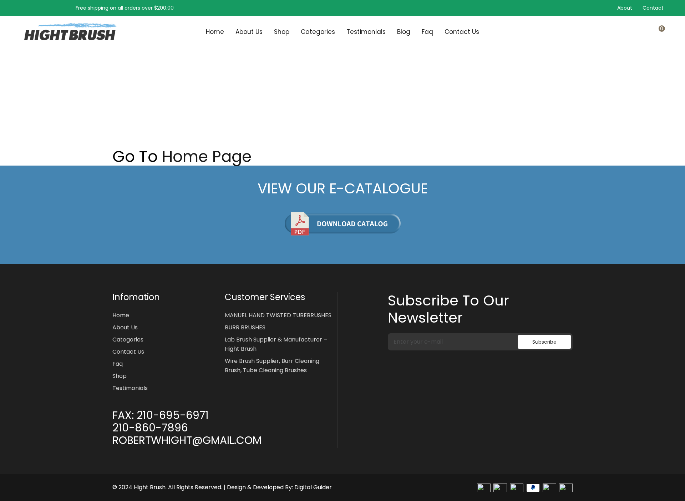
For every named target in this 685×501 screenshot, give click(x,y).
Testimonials (366, 32)
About (624, 7)
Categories (318, 32)
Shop (281, 32)
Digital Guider (313, 487)
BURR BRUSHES (245, 327)
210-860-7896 (150, 427)
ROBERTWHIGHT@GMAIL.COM (187, 440)
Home (215, 32)
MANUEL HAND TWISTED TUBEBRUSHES (278, 315)
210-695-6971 (173, 415)
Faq (427, 32)
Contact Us (462, 32)
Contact (653, 7)
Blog (403, 32)
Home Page (207, 157)
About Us (249, 32)
